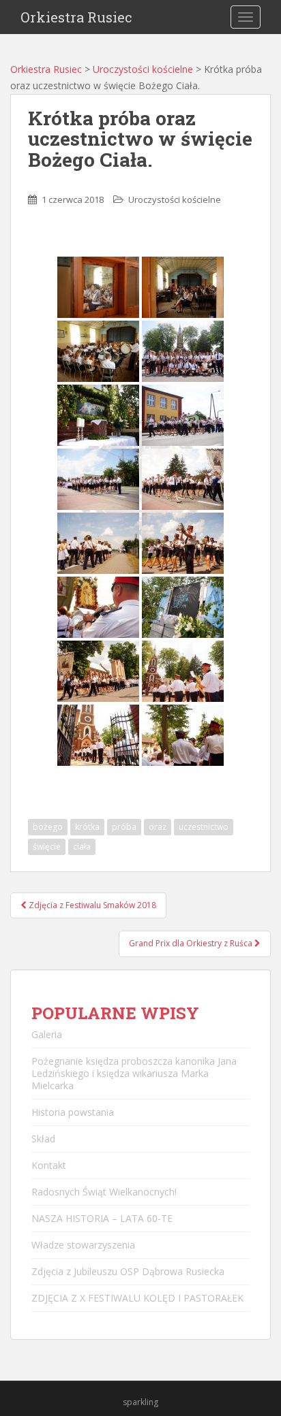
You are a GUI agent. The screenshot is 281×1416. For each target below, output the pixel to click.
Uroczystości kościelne (143, 69)
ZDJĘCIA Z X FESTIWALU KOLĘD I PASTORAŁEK (137, 1297)
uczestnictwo (203, 827)
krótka (87, 827)
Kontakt (48, 1165)
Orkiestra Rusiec (76, 17)
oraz (157, 827)
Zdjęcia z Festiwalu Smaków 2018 (91, 905)
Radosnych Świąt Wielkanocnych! (104, 1191)
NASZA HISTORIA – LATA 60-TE (102, 1218)
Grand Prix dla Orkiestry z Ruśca (191, 943)
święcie (47, 846)
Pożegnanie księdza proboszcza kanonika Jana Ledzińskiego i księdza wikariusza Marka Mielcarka (134, 1073)
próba (124, 827)
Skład (43, 1138)
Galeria (46, 1034)
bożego (48, 827)
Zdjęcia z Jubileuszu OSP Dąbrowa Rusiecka (127, 1271)
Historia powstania (72, 1112)
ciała (82, 846)
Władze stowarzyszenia (83, 1244)
